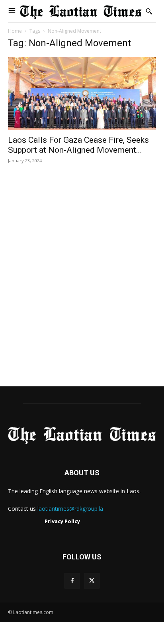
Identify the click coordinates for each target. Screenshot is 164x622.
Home (15, 31)
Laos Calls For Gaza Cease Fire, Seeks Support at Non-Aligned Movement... (78, 145)
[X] (92, 581)
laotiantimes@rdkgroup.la (70, 508)
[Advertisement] (82, 283)
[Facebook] (72, 581)
